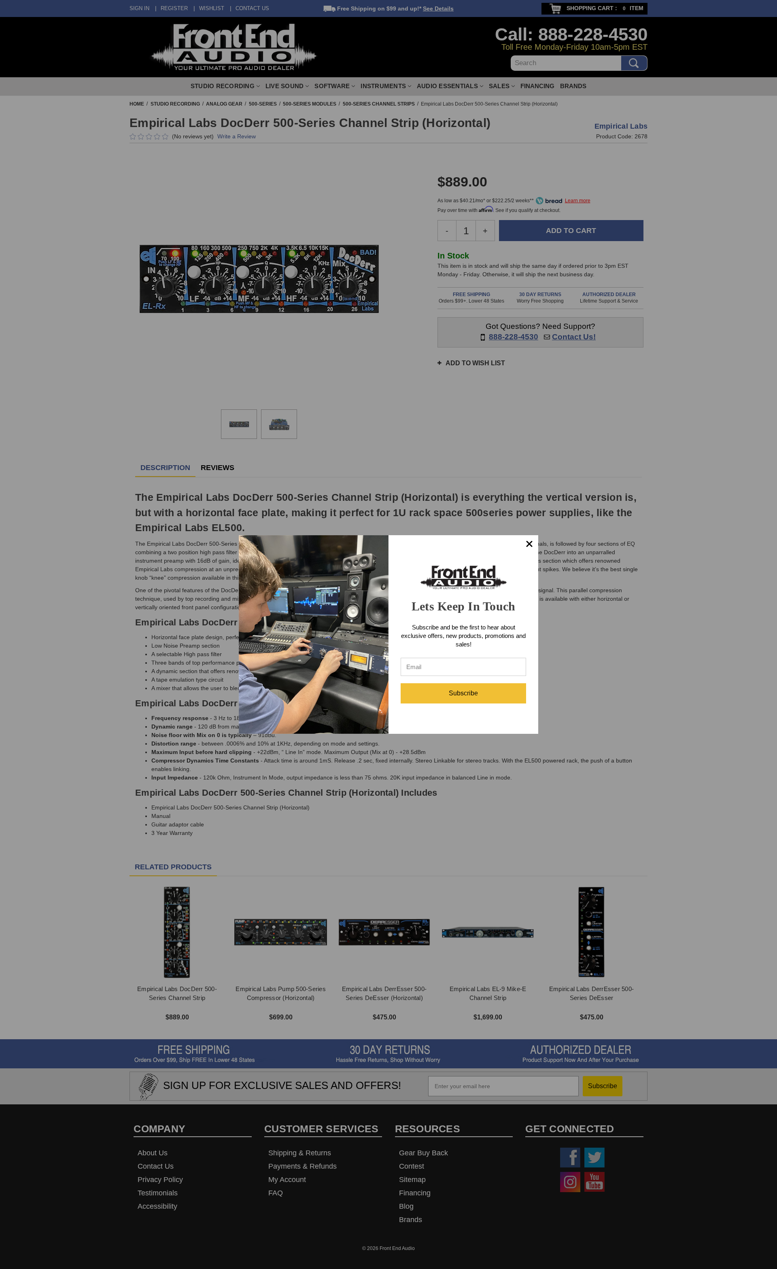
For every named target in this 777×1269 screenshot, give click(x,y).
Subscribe (463, 693)
